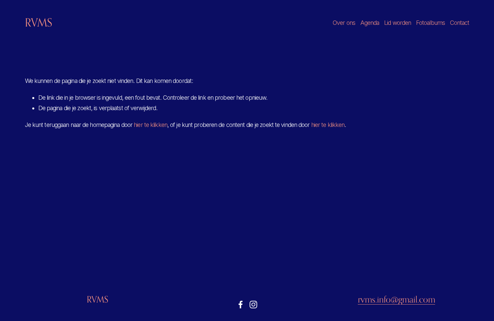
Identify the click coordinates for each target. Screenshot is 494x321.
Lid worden (397, 22)
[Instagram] (253, 305)
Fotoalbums (430, 22)
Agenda (369, 22)
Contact (459, 22)
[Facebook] (241, 305)
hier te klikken (150, 124)
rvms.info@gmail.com (396, 299)
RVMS (38, 22)
